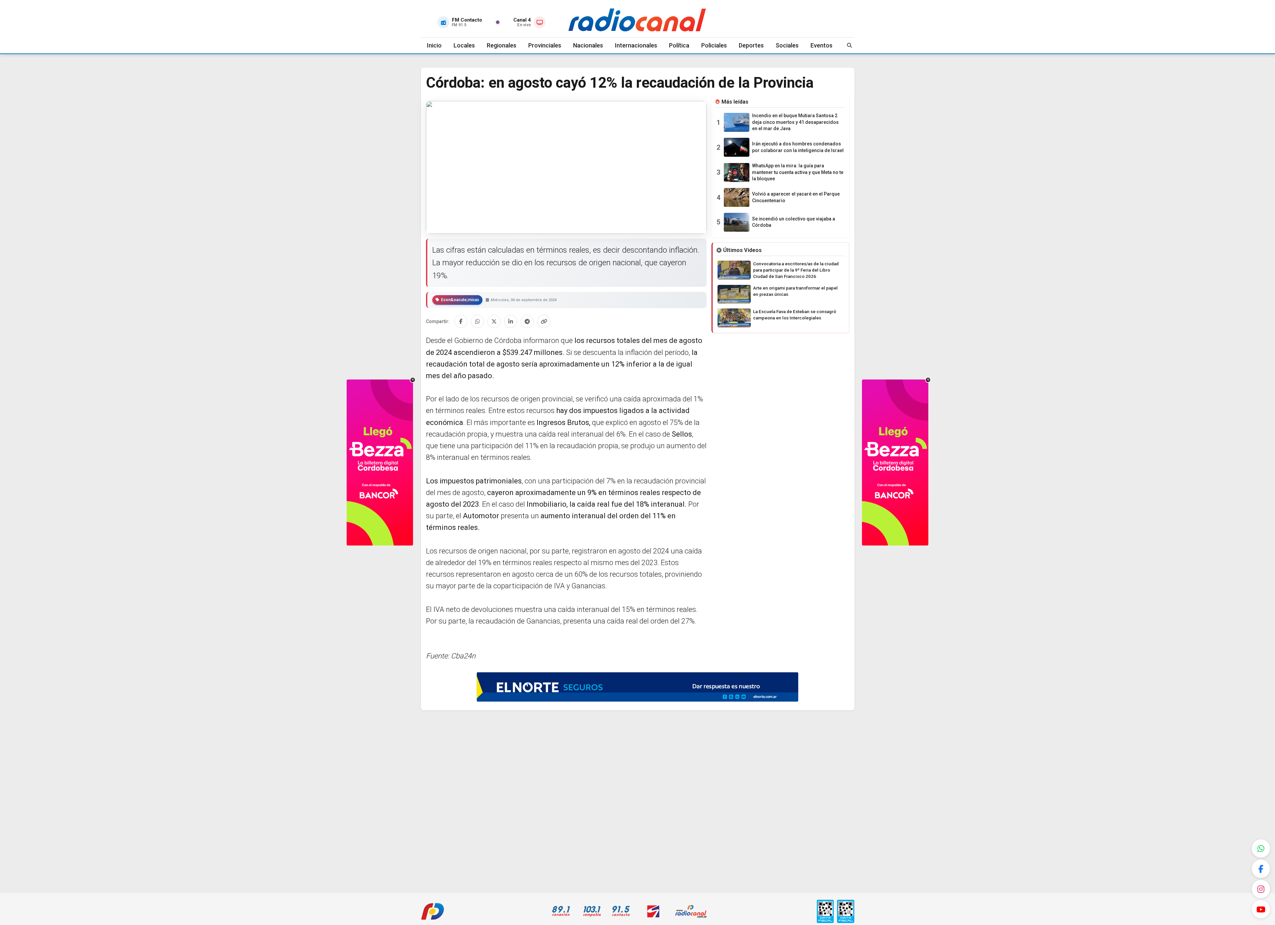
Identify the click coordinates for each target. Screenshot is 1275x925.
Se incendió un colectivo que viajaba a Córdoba (793, 222)
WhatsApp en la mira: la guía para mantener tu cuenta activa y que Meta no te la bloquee (797, 172)
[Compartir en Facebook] (461, 321)
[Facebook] (1261, 869)
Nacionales (588, 45)
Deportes (751, 45)
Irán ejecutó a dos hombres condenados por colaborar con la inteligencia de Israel (798, 147)
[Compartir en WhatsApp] (477, 321)
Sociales (787, 45)
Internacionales (636, 45)
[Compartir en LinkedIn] (510, 321)
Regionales (501, 45)
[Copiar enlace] (544, 321)
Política (679, 45)
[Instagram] (1261, 889)
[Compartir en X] (494, 321)
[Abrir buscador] (849, 45)
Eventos (821, 45)
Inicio (434, 45)
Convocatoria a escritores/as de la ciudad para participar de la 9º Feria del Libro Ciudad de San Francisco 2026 (796, 270)
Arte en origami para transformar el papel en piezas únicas (795, 291)
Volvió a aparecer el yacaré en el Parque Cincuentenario (796, 197)
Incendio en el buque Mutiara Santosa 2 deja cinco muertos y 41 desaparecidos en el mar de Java (795, 122)
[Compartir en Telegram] (527, 321)
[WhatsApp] (1261, 848)
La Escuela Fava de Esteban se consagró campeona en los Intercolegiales (794, 314)
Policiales (714, 45)
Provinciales (544, 45)
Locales (464, 45)
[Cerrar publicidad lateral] (413, 380)
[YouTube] (1261, 909)
